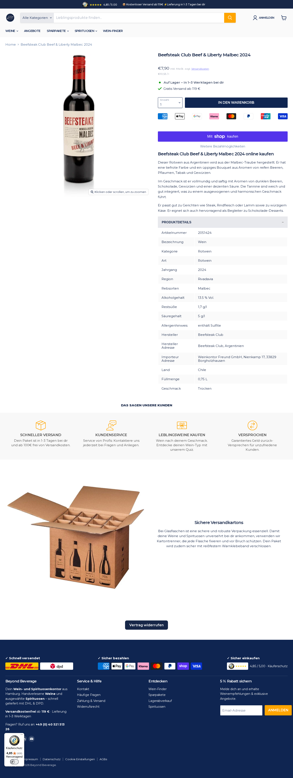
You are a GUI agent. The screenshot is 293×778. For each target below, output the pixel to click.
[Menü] (21, 735)
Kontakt (83, 689)
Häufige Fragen (89, 695)
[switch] (14, 761)
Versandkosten (200, 68)
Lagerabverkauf (160, 701)
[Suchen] (230, 18)
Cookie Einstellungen (80, 759)
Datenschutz (51, 759)
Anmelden (266, 17)
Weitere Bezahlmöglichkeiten (222, 146)
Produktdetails (176, 222)
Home (10, 44)
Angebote (32, 31)
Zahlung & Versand (91, 701)
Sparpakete (56, 31)
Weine (10, 31)
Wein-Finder (113, 31)
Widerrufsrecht (88, 707)
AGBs (103, 759)
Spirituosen (85, 31)
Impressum (30, 759)
